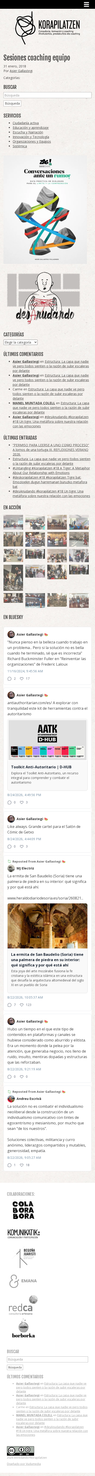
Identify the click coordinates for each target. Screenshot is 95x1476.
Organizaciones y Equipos (32, 141)
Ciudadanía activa (26, 123)
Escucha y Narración (28, 132)
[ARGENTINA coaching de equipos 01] (57, 600)
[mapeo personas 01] (79, 570)
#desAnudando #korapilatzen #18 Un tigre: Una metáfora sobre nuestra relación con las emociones (51, 421)
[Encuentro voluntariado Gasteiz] (35, 522)
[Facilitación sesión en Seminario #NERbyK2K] (13, 598)
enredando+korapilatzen (47, 28)
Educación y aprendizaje (31, 127)
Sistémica (20, 146)
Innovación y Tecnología (31, 137)
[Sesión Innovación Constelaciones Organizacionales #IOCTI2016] (79, 600)
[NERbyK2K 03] (35, 539)
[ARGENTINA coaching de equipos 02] (13, 539)
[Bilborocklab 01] (35, 600)
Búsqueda (12, 103)
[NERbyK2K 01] (13, 578)
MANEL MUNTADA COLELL (34, 403)
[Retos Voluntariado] (13, 522)
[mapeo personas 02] (35, 554)
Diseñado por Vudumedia (24, 1464)
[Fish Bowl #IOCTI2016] (57, 539)
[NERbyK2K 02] (57, 572)
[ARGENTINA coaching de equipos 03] (13, 555)
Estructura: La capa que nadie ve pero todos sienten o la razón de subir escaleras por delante (51, 366)
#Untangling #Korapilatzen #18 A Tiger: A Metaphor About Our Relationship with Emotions (51, 470)
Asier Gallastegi (21, 71)
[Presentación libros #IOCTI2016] (57, 522)
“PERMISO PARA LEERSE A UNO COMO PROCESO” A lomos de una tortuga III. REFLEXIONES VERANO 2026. (51, 449)
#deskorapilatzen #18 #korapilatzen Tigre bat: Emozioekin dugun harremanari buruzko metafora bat (50, 482)
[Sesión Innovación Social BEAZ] (79, 555)
